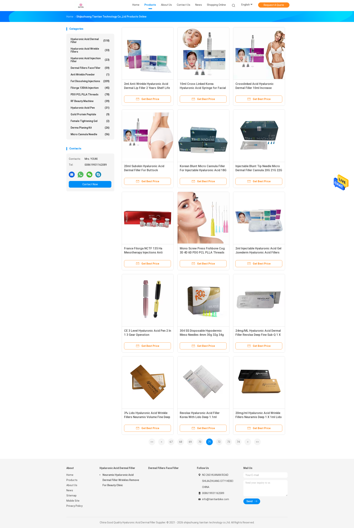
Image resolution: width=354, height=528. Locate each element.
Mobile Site (72, 500)
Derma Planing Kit (90, 127)
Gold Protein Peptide (90, 114)
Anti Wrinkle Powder (90, 74)
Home (69, 474)
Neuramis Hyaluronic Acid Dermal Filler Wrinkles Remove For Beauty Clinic (121, 480)
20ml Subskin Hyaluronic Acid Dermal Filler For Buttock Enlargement (144, 170)
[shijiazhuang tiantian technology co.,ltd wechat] (89, 174)
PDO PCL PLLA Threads (90, 94)
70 (199, 441)
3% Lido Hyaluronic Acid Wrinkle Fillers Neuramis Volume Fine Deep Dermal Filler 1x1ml (147, 417)
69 (190, 441)
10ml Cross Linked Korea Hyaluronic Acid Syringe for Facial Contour (203, 88)
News (69, 490)
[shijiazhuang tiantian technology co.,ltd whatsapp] (81, 174)
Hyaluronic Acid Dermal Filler (90, 41)
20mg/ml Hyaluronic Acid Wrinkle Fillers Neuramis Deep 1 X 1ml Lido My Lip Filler (258, 417)
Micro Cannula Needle (90, 134)
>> (257, 441)
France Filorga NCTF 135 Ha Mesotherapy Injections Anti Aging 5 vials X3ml (143, 252)
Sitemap (71, 495)
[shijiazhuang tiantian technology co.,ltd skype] (98, 174)
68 (180, 441)
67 (171, 441)
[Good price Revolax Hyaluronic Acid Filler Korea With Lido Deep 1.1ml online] (203, 382)
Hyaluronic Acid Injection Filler (90, 60)
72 (219, 441)
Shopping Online (216, 4)
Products (71, 480)
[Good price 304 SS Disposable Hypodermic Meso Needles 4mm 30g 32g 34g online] (203, 300)
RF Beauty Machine (90, 101)
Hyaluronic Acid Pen (90, 107)
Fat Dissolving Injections (90, 81)
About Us (71, 485)
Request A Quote (274, 5)
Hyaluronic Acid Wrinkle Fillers (90, 50)
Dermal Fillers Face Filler (90, 67)
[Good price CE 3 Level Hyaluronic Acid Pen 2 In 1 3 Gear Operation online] (147, 300)
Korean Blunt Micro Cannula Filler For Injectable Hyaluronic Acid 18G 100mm (203, 170)
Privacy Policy (74, 505)
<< (151, 441)
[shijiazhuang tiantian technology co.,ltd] (81, 5)
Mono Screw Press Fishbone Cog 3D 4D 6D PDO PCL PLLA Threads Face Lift (202, 252)
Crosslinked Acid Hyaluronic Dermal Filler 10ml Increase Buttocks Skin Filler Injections (255, 88)
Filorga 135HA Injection (90, 87)
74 (238, 441)
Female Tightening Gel (90, 121)
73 (228, 441)
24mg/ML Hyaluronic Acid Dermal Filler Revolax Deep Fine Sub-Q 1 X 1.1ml (258, 335)
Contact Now (90, 184)
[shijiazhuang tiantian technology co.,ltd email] (72, 174)
